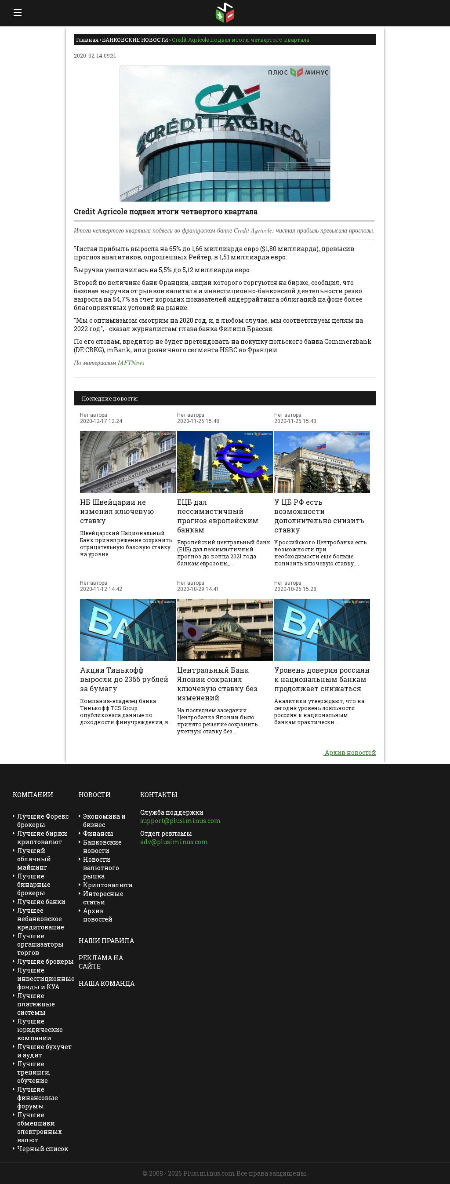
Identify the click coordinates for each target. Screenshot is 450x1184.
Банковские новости (102, 846)
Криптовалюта (107, 885)
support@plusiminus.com (180, 820)
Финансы (98, 833)
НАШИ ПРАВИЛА (106, 940)
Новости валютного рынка (101, 867)
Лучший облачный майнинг (34, 858)
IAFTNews (131, 362)
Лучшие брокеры (45, 961)
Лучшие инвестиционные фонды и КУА (46, 978)
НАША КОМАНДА (106, 983)
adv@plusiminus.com (174, 842)
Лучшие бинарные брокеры (34, 884)
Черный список (42, 1148)
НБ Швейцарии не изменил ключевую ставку (117, 511)
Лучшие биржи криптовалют (42, 837)
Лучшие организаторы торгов (40, 944)
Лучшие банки (41, 901)
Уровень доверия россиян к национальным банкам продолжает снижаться (322, 679)
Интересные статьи (103, 897)
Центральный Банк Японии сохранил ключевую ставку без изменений (217, 683)
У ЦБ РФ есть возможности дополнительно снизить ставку (319, 515)
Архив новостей (349, 752)
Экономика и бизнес (104, 820)
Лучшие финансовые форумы (37, 1097)
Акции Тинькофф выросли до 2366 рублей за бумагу (124, 679)
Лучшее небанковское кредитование (40, 918)
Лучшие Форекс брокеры (43, 820)
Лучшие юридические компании (40, 1029)
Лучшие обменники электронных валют (39, 1127)
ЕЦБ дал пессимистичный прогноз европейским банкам (217, 515)
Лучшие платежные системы (36, 1003)
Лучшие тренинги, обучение (34, 1072)
